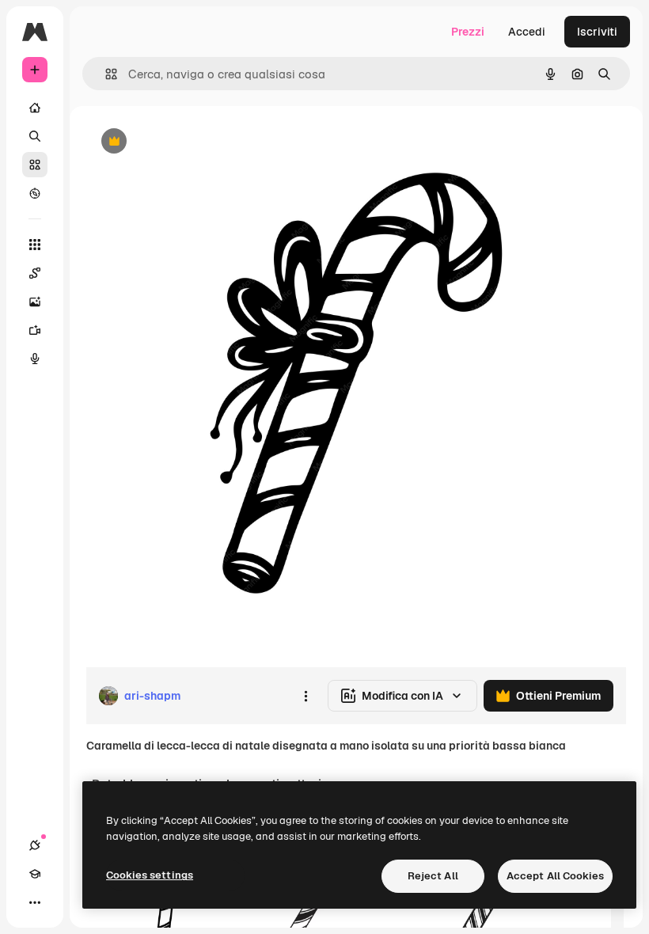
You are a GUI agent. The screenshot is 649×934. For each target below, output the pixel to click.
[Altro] (34, 902)
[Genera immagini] (34, 301)
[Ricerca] (34, 136)
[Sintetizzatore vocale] (34, 358)
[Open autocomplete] (105, 74)
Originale (190, 142)
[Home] (34, 107)
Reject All (433, 876)
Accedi (526, 32)
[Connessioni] (34, 845)
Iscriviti (597, 32)
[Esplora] (34, 193)
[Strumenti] (34, 244)
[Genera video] (34, 330)
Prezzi (467, 32)
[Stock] (34, 164)
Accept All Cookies (555, 876)
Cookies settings (149, 875)
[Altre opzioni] (305, 696)
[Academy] (34, 874)
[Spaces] (34, 273)
